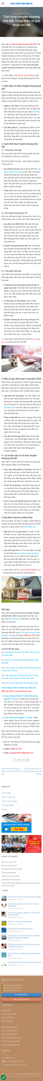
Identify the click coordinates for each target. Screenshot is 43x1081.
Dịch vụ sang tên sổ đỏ (9, 1031)
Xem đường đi (22, 995)
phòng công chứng (24, 1076)
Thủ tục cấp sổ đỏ (8, 797)
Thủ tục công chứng (9, 801)
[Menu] (3, 3)
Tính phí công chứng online (11, 1041)
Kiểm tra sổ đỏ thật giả (9, 1034)
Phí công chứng (22, 999)
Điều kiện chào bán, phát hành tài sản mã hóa (24, 962)
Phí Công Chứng (7, 805)
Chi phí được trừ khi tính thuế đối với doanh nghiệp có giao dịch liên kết (24, 937)
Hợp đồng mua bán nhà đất (11, 1038)
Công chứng (6, 793)
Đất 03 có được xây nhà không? (20, 922)
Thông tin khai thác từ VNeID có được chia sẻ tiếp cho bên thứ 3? (24, 946)
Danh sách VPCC (7, 1018)
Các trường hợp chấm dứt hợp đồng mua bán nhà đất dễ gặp (32, 771)
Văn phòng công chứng (23, 75)
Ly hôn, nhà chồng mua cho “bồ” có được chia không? (23, 905)
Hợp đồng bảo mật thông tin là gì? (20, 929)
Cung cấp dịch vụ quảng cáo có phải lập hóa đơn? (24, 954)
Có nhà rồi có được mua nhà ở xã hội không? (24, 897)
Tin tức (28, 13)
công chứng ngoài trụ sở (31, 570)
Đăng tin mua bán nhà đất (10, 1045)
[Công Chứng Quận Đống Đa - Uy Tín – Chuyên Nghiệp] (21, 3)
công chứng (13, 1076)
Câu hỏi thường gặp (18, 13)
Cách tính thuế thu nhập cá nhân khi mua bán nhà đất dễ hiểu (11, 771)
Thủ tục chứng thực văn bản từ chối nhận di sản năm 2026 (24, 914)
